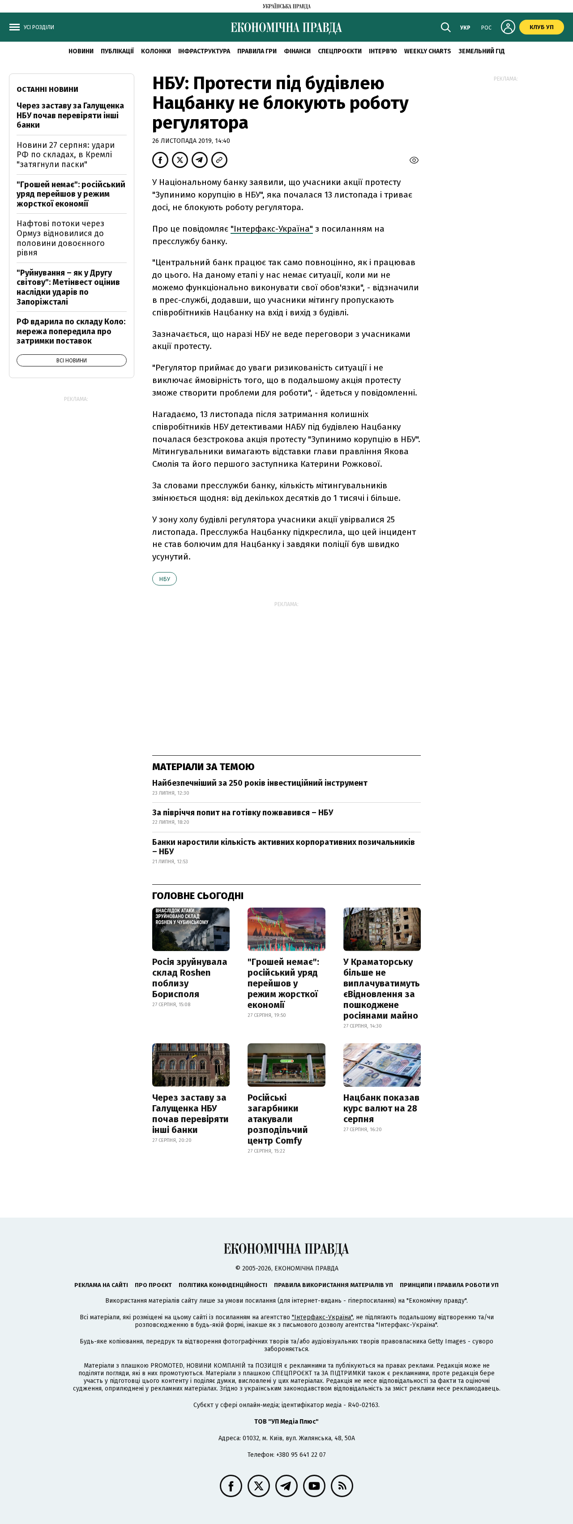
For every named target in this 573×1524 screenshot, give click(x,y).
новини (81, 51)
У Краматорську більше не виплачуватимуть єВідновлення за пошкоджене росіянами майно (381, 988)
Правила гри (257, 51)
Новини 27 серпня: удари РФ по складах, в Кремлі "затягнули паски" (66, 154)
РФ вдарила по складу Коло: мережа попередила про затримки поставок (71, 331)
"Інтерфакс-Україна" (272, 229)
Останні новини (47, 89)
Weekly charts (427, 51)
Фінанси (297, 51)
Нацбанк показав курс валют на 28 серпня (381, 1108)
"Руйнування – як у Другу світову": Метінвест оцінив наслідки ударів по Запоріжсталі (68, 287)
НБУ (164, 579)
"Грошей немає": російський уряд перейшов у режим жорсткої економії (283, 983)
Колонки (156, 51)
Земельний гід (481, 51)
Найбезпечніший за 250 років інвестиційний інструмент (260, 783)
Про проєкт (153, 1285)
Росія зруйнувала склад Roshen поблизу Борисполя (189, 977)
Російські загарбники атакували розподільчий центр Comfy (278, 1119)
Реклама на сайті (101, 1285)
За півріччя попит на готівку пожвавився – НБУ (242, 813)
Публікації (117, 51)
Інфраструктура (204, 51)
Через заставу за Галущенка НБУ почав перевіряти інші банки (190, 1113)
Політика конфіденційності (223, 1285)
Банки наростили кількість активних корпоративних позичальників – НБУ (283, 847)
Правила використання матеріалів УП (333, 1285)
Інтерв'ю (383, 51)
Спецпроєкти (340, 51)
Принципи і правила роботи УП (449, 1285)
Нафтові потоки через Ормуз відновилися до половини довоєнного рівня (61, 238)
